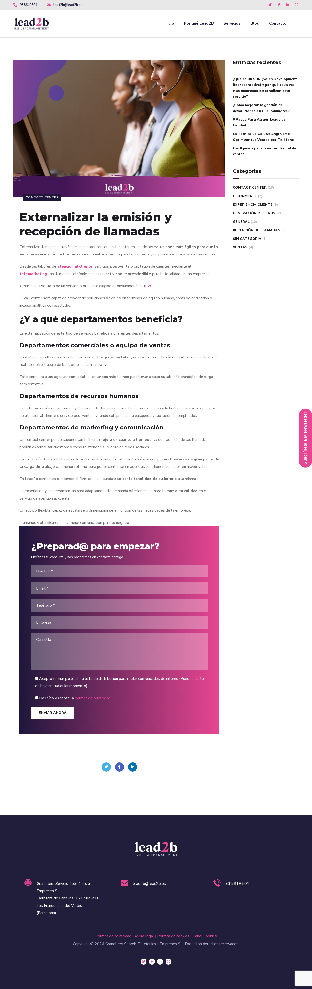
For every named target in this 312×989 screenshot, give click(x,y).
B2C (149, 286)
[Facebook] (119, 767)
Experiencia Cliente (253, 204)
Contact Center (42, 197)
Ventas (240, 247)
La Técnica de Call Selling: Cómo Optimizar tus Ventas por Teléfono (263, 137)
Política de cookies (173, 936)
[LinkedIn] (132, 767)
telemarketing (33, 273)
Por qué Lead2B (199, 23)
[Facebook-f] (152, 962)
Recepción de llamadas (256, 230)
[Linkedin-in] (160, 962)
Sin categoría (247, 238)
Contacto (278, 23)
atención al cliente (75, 266)
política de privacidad (92, 698)
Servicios (232, 23)
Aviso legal (144, 936)
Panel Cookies (205, 936)
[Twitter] (106, 767)
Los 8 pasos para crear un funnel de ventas (264, 151)
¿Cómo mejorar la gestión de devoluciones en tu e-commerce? (261, 108)
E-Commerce (245, 196)
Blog (254, 23)
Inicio (169, 23)
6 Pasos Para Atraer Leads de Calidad (259, 122)
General (241, 221)
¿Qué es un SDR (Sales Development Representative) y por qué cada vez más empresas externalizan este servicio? (265, 88)
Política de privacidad (113, 936)
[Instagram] (168, 962)
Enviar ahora (53, 712)
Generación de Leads (254, 213)
